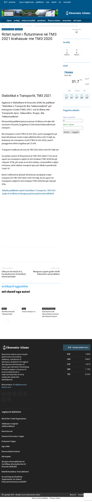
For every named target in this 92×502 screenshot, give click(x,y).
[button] (87, 20)
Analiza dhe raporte (15, 26)
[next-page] (7, 321)
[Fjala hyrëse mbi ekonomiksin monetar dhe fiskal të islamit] (51, 303)
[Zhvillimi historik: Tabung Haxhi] (10, 303)
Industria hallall (28, 20)
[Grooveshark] (69, 6)
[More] (26, 256)
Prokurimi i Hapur (9, 441)
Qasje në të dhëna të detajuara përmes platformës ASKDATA (28, 194)
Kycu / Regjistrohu (27, 2)
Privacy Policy (55, 498)
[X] (84, 6)
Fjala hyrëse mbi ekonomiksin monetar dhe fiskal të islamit (50, 314)
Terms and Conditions (40, 498)
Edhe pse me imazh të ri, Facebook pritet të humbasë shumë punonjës (14, 274)
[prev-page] (3, 321)
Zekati (53, 2)
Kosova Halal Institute (11, 451)
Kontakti (67, 2)
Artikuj (17, 20)
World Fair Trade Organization (14, 419)
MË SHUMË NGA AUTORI (16, 291)
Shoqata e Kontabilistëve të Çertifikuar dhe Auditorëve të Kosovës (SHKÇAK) (14, 464)
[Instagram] (73, 6)
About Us (73, 495)
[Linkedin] (76, 6)
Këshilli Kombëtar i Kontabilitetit (15, 472)
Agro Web (6, 446)
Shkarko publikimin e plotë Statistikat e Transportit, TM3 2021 (29, 190)
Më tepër (77, 20)
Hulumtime (28, 26)
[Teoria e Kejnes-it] (30, 303)
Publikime (40, 2)
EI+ (60, 2)
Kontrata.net (7, 431)
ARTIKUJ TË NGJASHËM (15, 286)
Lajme (9, 20)
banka (4, 308)
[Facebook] (65, 6)
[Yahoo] (88, 6)
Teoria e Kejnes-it (28, 312)
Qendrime (41, 20)
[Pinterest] (15, 256)
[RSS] (80, 6)
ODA (47, 2)
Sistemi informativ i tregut (13, 436)
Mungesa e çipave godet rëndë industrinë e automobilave (46, 272)
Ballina (4, 26)
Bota (24, 308)
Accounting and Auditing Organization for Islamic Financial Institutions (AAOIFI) (14, 479)
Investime (67, 20)
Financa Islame (54, 20)
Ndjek (67, 50)
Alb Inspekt (6, 456)
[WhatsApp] (20, 256)
